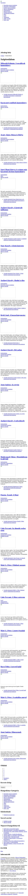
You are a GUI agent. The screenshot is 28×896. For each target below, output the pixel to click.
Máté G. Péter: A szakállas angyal (14, 697)
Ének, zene (6, 20)
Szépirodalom (7, 10)
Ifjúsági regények (8, 12)
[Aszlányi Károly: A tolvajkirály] (8, 438)
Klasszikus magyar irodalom (10, 5)
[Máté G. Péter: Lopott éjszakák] (8, 648)
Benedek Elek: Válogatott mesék (11, 837)
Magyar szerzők (4, 71)
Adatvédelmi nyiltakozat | (7, 894)
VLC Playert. (13, 870)
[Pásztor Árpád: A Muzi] (8, 512)
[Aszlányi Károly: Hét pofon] (8, 367)
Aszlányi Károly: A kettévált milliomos (13, 834)
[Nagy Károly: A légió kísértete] (8, 263)
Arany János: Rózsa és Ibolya (12, 135)
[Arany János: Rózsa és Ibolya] (8, 152)
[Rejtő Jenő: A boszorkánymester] (8, 332)
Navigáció (3, 2)
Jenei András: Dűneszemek (11, 732)
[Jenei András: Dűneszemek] (8, 749)
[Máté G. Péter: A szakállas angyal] (8, 714)
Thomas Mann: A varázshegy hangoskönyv (14, 835)
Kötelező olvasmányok (9, 814)
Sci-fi (5, 16)
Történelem (6, 17)
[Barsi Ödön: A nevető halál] (8, 684)
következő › (6, 778)
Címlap (2, 55)
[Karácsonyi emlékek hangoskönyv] (8, 118)
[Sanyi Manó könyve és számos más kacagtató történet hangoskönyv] (8, 188)
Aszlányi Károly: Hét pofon (11, 350)
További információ (13, 96)
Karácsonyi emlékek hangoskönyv (14, 103)
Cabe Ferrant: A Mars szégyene (13, 597)
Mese (5, 14)
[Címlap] (1, 1)
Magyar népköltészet (8, 9)
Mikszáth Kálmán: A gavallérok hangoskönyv (14, 830)
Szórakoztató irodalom (9, 13)
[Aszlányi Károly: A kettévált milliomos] (8, 227)
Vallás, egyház (7, 18)
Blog (2, 851)
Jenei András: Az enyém (10, 385)
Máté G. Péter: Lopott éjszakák (13, 631)
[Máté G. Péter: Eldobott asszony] (8, 582)
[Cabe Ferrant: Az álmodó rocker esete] (8, 547)
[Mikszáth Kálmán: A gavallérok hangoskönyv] (8, 82)
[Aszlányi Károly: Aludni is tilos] (8, 297)
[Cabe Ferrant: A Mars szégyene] (8, 614)
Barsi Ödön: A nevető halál (11, 667)
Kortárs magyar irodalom (9, 8)
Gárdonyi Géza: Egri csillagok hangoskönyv (14, 841)
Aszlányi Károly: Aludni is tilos (13, 280)
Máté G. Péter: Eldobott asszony (13, 565)
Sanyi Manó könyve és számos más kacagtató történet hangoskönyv (14, 171)
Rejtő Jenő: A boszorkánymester (13, 315)
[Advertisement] (14, 36)
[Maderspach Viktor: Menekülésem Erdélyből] (8, 476)
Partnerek (15, 894)
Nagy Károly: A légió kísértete (12, 246)
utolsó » (5, 779)
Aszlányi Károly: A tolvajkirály (13, 421)
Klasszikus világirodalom (9, 6)
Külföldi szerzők (4, 536)
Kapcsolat (21, 892)
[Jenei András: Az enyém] (8, 402)
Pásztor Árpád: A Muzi (9, 495)
